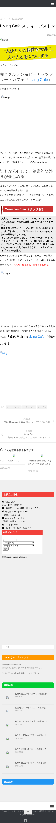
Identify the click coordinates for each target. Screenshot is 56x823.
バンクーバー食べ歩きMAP (11, 19)
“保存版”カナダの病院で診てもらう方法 (22, 508)
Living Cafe (38, 79)
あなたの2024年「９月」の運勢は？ (31, 707)
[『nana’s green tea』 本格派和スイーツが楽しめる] (42, 455)
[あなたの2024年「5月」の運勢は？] (7, 766)
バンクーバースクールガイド (17, 528)
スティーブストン (13, 407)
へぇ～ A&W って (9, 461)
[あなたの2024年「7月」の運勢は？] (7, 739)
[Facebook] (25, 821)
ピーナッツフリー (28, 407)
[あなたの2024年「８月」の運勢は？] (7, 725)
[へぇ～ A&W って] (14, 455)
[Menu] (52, 3)
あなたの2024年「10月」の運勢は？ (31, 694)
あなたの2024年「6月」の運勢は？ (31, 749)
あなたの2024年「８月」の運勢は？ (31, 721)
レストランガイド (12, 524)
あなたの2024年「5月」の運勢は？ (31, 763)
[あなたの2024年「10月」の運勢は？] (7, 697)
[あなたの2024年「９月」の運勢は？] (7, 711)
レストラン (42, 407)
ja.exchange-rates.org (17, 557)
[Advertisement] (22, 618)
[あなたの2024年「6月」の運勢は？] (7, 752)
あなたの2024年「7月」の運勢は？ (31, 735)
